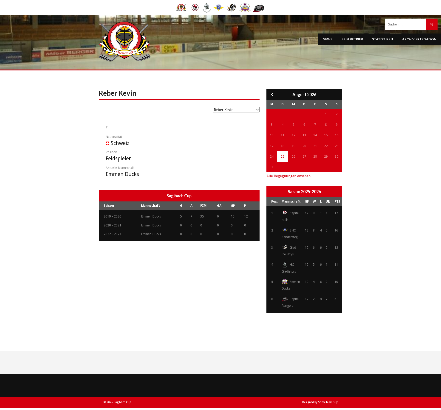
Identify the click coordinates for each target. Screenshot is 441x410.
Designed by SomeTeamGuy (320, 402)
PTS (337, 201)
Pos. (274, 201)
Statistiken (382, 39)
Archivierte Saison (419, 39)
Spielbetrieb (352, 39)
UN (328, 201)
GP (307, 201)
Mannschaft (291, 201)
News (327, 39)
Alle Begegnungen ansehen (288, 176)
